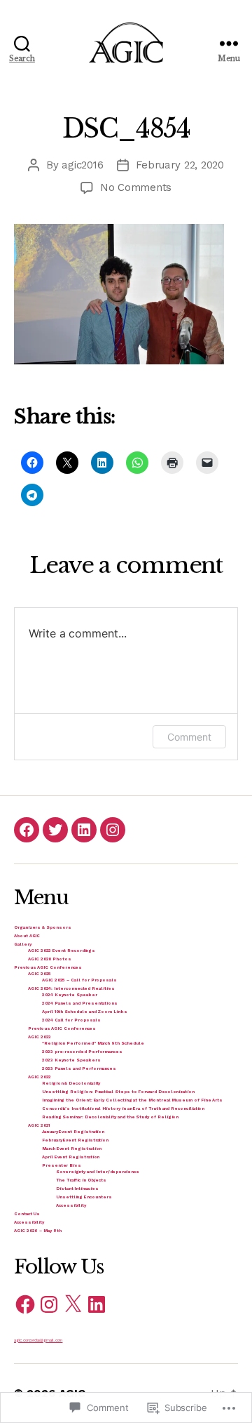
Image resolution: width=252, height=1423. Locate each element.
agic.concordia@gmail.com (38, 1339)
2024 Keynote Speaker (69, 994)
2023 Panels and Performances (79, 1068)
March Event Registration (72, 1148)
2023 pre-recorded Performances (82, 1051)
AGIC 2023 (39, 1036)
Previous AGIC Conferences (48, 967)
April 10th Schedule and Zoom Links (84, 1011)
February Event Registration (75, 1139)
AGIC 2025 (39, 973)
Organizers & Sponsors (42, 927)
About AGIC (27, 935)
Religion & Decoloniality (71, 1082)
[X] (73, 1304)
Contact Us (27, 1213)
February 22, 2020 (180, 165)
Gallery (22, 943)
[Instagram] (112, 829)
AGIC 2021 (39, 1125)
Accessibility (71, 1205)
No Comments (136, 187)
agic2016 (82, 165)
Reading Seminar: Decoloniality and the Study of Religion (110, 1116)
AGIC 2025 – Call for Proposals (79, 979)
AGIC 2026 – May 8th (38, 1230)
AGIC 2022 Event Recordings (61, 950)
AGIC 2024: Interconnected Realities (71, 988)
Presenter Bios (61, 1165)
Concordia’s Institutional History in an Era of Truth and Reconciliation (123, 1108)
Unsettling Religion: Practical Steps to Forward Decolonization (118, 1091)
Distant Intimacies (77, 1188)
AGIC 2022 (39, 1076)
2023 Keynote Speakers (71, 1059)
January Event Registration (73, 1131)
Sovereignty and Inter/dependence (97, 1171)
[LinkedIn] (84, 829)
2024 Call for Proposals (71, 1019)
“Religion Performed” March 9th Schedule (93, 1042)
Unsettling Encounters (84, 1196)
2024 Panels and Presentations (80, 1002)
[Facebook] (26, 829)
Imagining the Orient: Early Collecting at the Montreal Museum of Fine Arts (132, 1099)
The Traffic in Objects (81, 1179)
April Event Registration (70, 1156)
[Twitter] (55, 829)
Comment (189, 737)
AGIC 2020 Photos (49, 958)
